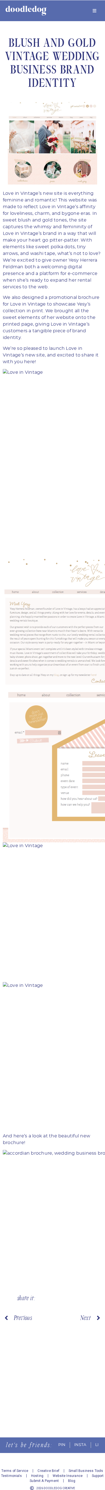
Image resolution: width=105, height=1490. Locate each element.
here (29, 362)
